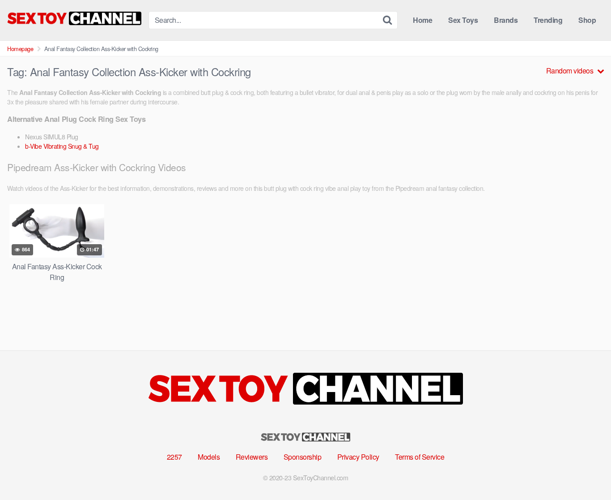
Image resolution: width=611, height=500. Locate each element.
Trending (548, 20)
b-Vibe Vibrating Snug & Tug (62, 146)
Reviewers (252, 457)
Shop (587, 20)
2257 (174, 457)
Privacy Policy (358, 457)
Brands (506, 20)
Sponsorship (303, 457)
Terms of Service (419, 457)
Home (422, 20)
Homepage (20, 48)
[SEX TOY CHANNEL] (74, 18)
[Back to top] (586, 471)
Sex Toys (463, 20)
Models (209, 457)
